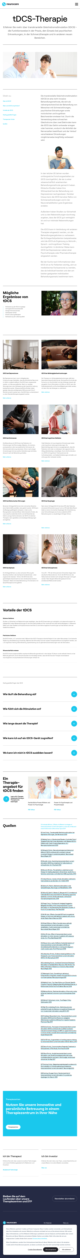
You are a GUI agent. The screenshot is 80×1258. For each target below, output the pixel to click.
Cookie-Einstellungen (35, 1249)
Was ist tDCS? (7, 101)
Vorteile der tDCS (8, 110)
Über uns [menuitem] (65, 1223)
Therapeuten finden (9, 119)
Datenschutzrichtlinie (40, 1238)
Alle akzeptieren (50, 1249)
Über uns (44, 1168)
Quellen (5, 124)
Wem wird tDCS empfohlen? (11, 106)
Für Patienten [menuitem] (48, 1223)
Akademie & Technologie (10, 1170)
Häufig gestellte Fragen (9, 115)
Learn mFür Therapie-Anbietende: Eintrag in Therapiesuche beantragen (17, 799)
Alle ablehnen (66, 1249)
